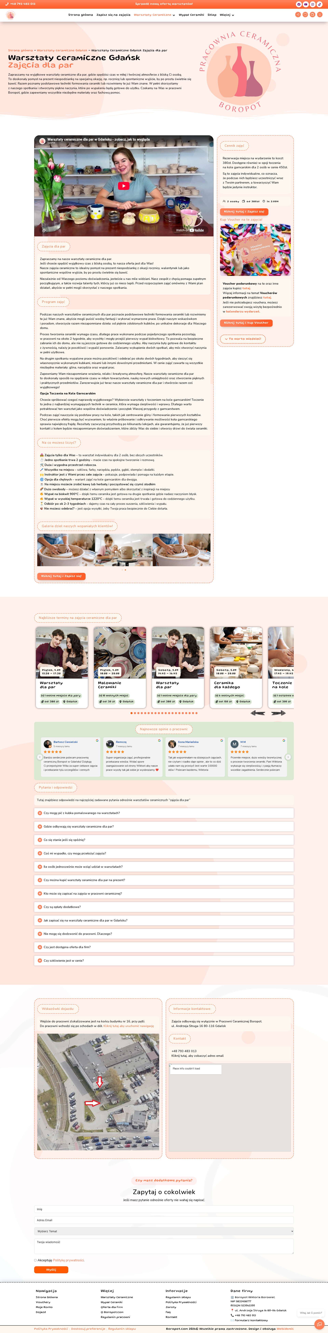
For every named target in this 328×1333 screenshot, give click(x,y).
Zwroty (171, 1307)
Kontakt (171, 1317)
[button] (154, 15)
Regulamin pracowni (115, 1317)
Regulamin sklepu (178, 1297)
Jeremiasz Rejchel (127, 742)
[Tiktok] (320, 4)
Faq (168, 1312)
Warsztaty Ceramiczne (117, 1297)
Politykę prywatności (68, 1260)
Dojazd (41, 1312)
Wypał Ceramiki (111, 1302)
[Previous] (40, 757)
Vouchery (43, 1302)
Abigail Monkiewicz (190, 742)
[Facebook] (299, 4)
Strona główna (20, 50)
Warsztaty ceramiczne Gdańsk (62, 50)
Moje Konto (44, 1307)
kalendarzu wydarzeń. (243, 311)
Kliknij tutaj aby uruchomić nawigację (129, 1026)
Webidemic (285, 1329)
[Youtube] (306, 4)
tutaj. (246, 288)
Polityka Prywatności (181, 1302)
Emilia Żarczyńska (65, 742)
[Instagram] (313, 4)
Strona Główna (47, 1297)
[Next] (288, 757)
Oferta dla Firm (112, 1307)
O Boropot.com (112, 1312)
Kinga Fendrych (250, 742)
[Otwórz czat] (319, 1324)
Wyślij (51, 1270)
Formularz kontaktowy (251, 1320)
